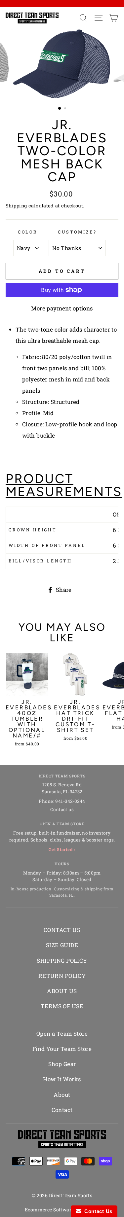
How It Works (62, 1079)
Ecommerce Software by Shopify (62, 1209)
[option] (62, 64)
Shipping (16, 205)
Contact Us (96, 1211)
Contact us (62, 809)
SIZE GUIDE (62, 945)
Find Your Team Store (62, 1049)
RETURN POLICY (62, 976)
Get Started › (62, 849)
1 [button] (60, 108)
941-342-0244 (70, 801)
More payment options (62, 308)
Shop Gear (62, 1064)
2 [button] (65, 109)
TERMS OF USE (62, 1006)
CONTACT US (62, 930)
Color (28, 231)
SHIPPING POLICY (62, 960)
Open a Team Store (62, 1033)
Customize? (77, 231)
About (62, 1094)
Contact (62, 1110)
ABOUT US (62, 991)
